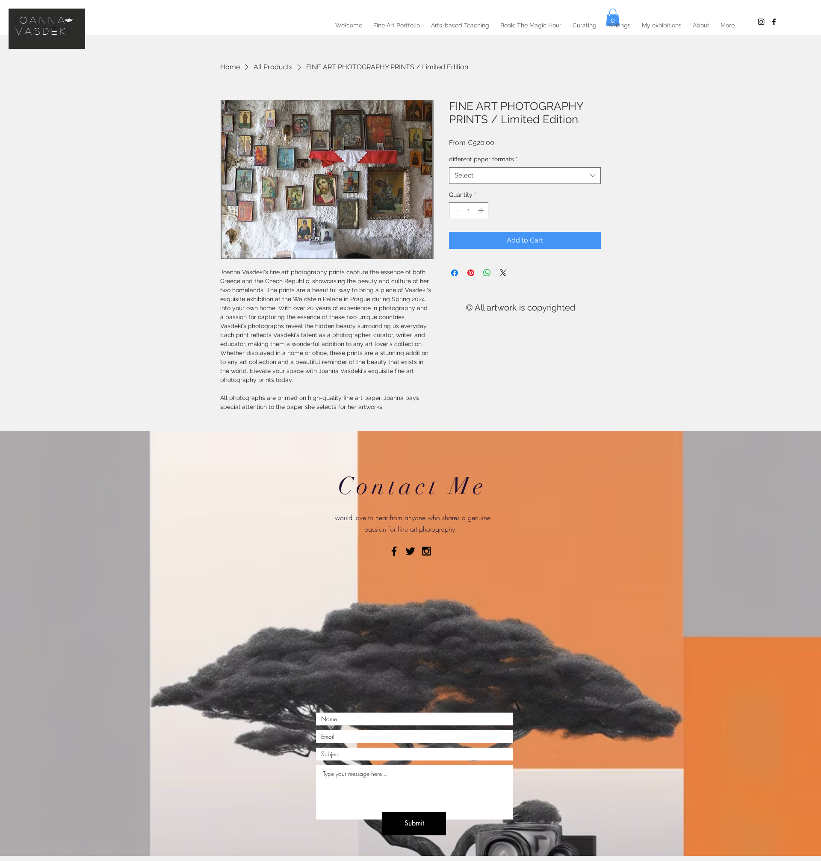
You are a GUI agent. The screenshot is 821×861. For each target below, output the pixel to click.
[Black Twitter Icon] (410, 551)
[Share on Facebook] (454, 273)
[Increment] (481, 210)
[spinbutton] (468, 210)
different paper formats (483, 159)
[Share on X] (503, 273)
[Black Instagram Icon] (761, 22)
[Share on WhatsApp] (487, 273)
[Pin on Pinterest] (471, 273)
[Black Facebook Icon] (394, 551)
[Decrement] (455, 210)
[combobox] (525, 175)
